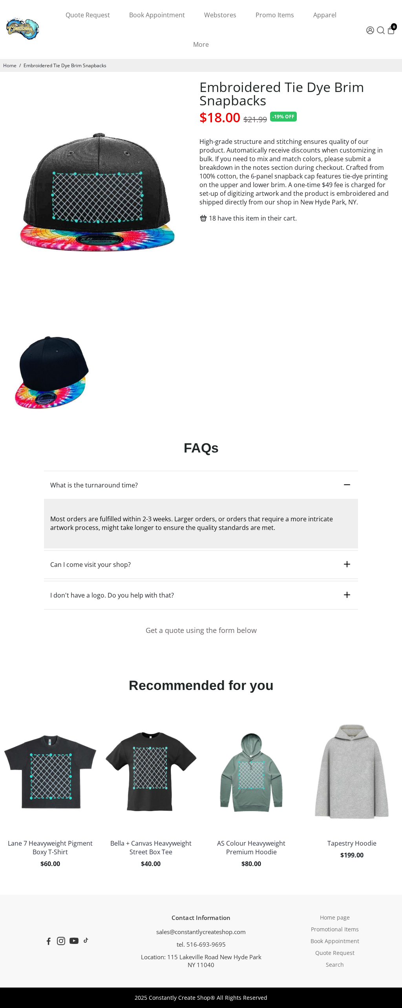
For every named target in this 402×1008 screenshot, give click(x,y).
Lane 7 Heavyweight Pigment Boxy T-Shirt (50, 847)
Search (335, 964)
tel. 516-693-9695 (201, 944)
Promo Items (275, 15)
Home (9, 65)
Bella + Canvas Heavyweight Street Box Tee (151, 847)
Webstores (220, 15)
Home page (335, 917)
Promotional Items (335, 929)
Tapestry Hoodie (351, 843)
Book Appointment (157, 15)
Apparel (324, 15)
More (201, 44)
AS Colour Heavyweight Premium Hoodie (251, 847)
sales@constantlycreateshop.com (201, 932)
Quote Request (88, 15)
